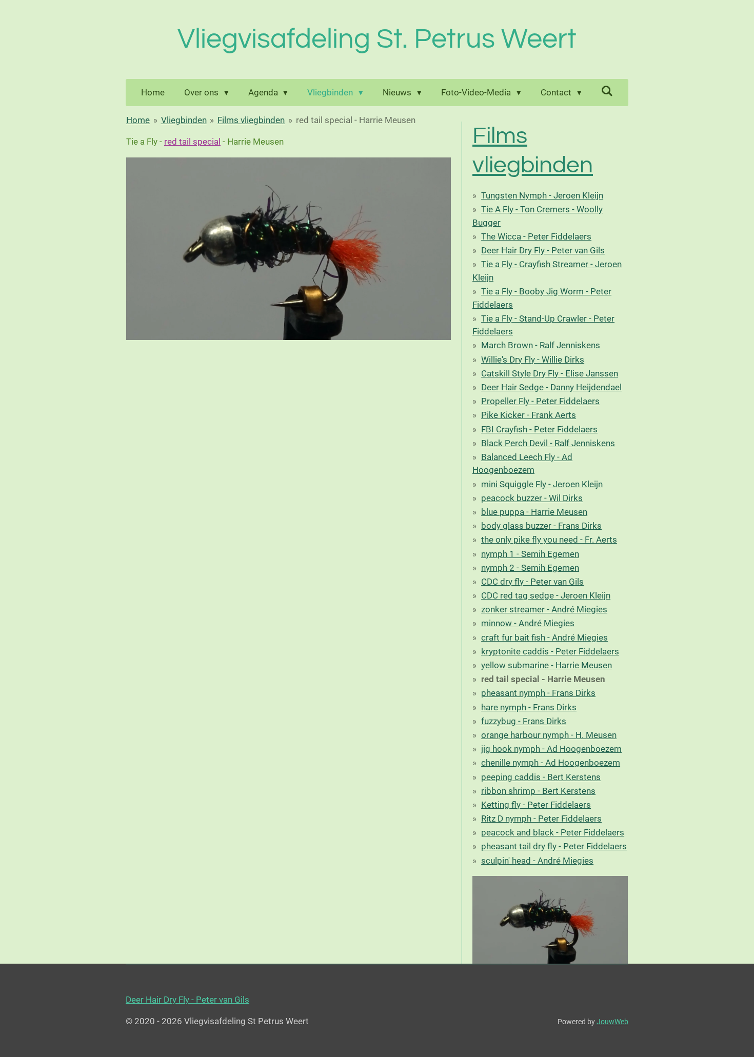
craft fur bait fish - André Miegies (544, 637)
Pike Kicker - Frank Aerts (528, 415)
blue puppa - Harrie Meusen (534, 512)
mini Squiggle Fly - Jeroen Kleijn (542, 484)
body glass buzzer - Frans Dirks (541, 526)
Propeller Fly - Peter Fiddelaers (540, 401)
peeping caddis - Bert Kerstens (541, 777)
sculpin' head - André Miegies (537, 860)
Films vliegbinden (251, 120)
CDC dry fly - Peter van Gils (532, 581)
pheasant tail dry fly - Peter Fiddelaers (554, 846)
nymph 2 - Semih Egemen (530, 568)
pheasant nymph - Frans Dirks (538, 693)
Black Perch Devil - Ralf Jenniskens (548, 443)
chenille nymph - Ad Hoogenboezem (550, 762)
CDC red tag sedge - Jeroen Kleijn (545, 595)
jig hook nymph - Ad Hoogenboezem (551, 749)
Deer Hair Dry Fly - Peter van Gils (543, 250)
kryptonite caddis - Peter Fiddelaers (550, 651)
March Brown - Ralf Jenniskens (540, 345)
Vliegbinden (184, 120)
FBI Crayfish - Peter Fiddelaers (539, 429)
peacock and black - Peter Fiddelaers (552, 832)
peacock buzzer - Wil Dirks (532, 498)
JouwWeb (612, 1022)
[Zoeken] (607, 91)
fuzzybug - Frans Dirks (523, 721)
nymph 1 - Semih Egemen (530, 554)
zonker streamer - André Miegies (544, 609)
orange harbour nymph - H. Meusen (549, 735)
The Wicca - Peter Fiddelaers (536, 236)
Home (138, 120)
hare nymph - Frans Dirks (529, 707)
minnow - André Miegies (527, 623)
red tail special (192, 141)
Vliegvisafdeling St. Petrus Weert (377, 39)
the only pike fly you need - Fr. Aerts (549, 539)
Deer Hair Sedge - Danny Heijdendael (551, 387)
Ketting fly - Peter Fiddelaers (536, 805)
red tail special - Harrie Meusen (355, 120)
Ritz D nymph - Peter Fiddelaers (541, 818)
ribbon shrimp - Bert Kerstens (538, 791)
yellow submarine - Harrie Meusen (546, 665)
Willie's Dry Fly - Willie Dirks (532, 359)
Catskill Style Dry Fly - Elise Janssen (549, 373)
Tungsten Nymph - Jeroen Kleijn (542, 195)
